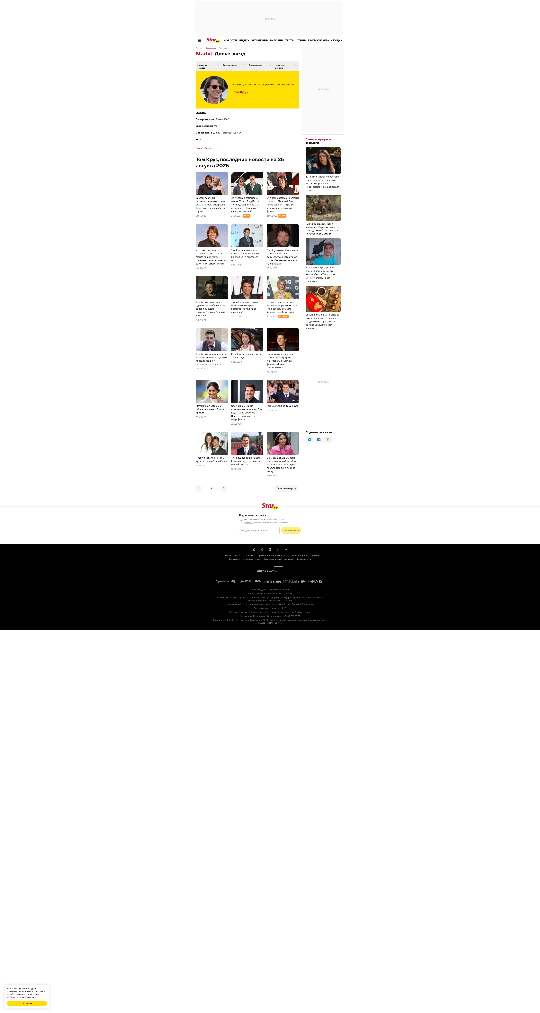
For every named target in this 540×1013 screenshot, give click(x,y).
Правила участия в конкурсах (272, 555)
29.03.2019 (236, 469)
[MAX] (254, 549)
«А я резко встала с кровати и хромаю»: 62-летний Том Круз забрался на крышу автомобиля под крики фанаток (283, 204)
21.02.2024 (201, 320)
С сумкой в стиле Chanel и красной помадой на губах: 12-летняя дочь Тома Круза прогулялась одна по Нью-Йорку (281, 464)
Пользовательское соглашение (304, 555)
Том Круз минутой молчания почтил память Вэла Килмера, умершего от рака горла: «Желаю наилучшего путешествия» (282, 257)
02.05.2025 (236, 265)
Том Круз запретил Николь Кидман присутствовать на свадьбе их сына (246, 461)
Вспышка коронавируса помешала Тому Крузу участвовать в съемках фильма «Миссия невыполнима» (280, 360)
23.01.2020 (201, 417)
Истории (276, 40)
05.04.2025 (272, 268)
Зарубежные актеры (271, 84)
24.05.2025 (272, 216)
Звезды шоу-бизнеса (203, 66)
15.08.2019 (271, 410)
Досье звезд (211, 48)
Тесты (289, 40)
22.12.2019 (236, 424)
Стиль (301, 40)
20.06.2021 (272, 317)
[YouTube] (286, 549)
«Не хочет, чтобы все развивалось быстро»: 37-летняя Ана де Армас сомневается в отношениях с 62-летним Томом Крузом (212, 257)
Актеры (257, 84)
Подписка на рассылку (252, 515)
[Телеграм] (262, 549)
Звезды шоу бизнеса (243, 84)
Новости (230, 40)
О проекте (226, 555)
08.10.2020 (236, 362)
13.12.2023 (236, 317)
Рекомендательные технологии (278, 559)
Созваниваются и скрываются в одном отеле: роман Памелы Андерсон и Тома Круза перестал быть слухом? (211, 204)
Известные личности (280, 66)
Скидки (337, 40)
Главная (199, 48)
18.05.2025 (201, 268)
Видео (244, 40)
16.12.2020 (201, 369)
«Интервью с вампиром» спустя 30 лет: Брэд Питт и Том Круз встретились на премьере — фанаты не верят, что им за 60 (245, 204)
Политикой (249, 523)
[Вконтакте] (270, 549)
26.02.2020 (272, 372)
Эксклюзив (259, 40)
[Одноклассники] (278, 549)
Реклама (250, 555)
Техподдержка (304, 559)
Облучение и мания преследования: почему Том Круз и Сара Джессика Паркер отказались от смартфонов (247, 412)
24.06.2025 (236, 216)
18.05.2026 (201, 216)
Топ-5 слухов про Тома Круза (282, 405)
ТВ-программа (318, 40)
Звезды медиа (255, 65)
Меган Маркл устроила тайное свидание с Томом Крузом (210, 409)
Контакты (238, 555)
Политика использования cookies (245, 559)
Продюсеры (288, 84)
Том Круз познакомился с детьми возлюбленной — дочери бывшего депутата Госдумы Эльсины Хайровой (210, 308)
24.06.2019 (201, 465)
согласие (251, 519)
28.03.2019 (272, 476)
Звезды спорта (230, 65)
